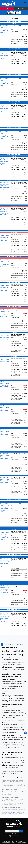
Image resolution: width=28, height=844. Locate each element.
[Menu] (25, 3)
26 (18, 645)
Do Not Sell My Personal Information (15, 841)
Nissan (4, 664)
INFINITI (19, 662)
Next (21, 645)
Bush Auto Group (8, 657)
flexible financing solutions (12, 726)
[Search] (21, 831)
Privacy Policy (19, 840)
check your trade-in (12, 812)
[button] (25, 733)
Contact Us (5, 840)
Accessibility (12, 840)
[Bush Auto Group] (8, 3)
